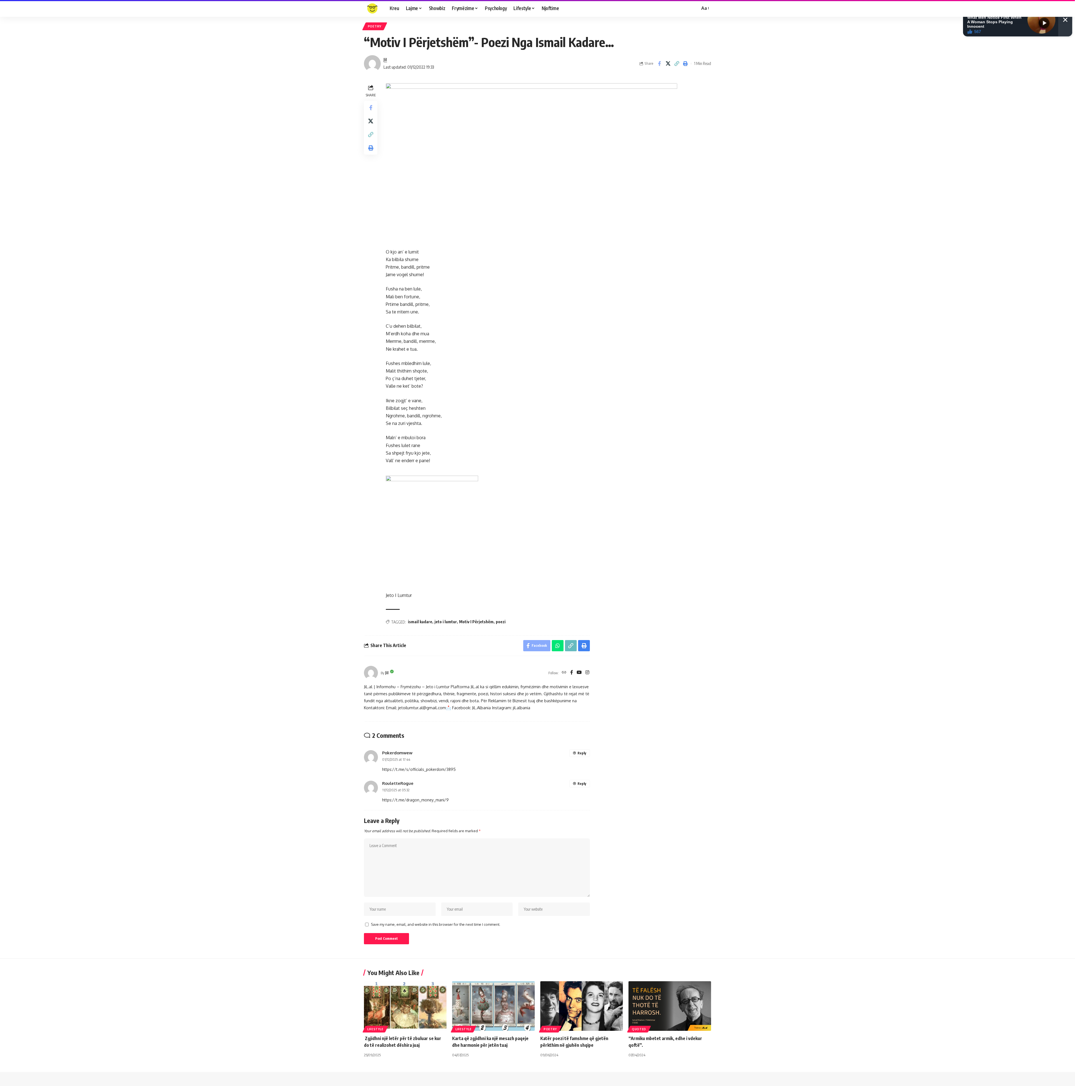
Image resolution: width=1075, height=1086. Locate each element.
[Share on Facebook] (659, 63)
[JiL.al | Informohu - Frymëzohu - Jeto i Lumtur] (372, 8)
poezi (501, 621)
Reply (582, 753)
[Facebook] (572, 673)
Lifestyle (375, 1029)
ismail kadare (420, 621)
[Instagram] (587, 673)
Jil (385, 59)
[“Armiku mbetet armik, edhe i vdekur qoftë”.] (669, 1006)
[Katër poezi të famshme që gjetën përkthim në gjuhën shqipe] (581, 1006)
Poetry (375, 26)
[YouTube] (579, 673)
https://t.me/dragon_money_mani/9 (415, 799)
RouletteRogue (397, 783)
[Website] (564, 673)
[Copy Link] (677, 63)
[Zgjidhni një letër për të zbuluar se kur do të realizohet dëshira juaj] (405, 1006)
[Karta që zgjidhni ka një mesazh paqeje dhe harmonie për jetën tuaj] (493, 1006)
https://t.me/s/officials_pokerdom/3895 (419, 769)
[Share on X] (668, 63)
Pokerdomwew (397, 752)
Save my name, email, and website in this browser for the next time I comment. (435, 924)
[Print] (685, 63)
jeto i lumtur (445, 621)
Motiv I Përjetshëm (476, 621)
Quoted (639, 1029)
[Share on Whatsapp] (558, 645)
